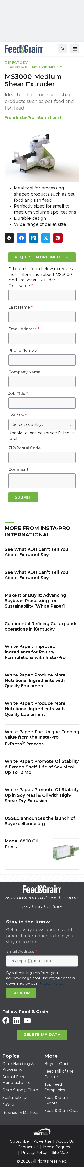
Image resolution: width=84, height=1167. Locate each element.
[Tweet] (45, 238)
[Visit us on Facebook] (5, 1020)
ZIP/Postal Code (24, 448)
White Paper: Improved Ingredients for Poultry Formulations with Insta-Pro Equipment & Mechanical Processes (35, 652)
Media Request (57, 1147)
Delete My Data (41, 1034)
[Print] (9, 238)
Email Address (23, 329)
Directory (16, 62)
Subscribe (19, 1141)
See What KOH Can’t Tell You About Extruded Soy (36, 552)
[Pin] (58, 238)
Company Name (24, 372)
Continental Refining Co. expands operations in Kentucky (41, 626)
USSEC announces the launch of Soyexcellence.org (40, 821)
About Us (65, 1141)
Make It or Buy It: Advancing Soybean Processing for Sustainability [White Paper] (35, 601)
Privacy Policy (34, 1152)
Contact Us (28, 1147)
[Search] (62, 48)
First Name (20, 286)
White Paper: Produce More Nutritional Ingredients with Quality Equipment (35, 680)
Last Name (20, 307)
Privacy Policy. (51, 983)
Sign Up (21, 993)
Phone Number (23, 350)
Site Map (60, 1152)
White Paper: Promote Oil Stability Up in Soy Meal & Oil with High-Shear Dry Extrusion (42, 795)
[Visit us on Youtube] (27, 1020)
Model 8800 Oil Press (21, 843)
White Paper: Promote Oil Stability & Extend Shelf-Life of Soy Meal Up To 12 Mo (42, 767)
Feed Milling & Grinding (36, 67)
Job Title (18, 394)
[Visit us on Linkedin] (16, 1020)
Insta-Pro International (38, 117)
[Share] (21, 238)
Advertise (42, 1141)
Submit (23, 497)
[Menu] (74, 48)
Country (17, 415)
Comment (18, 470)
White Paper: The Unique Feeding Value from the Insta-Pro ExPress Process (42, 738)
